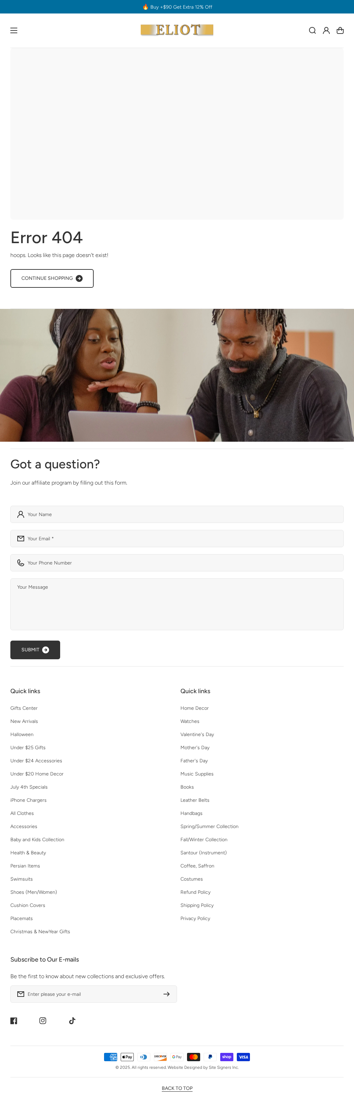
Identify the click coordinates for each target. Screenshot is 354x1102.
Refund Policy (195, 892)
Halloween (22, 734)
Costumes (191, 879)
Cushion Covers (27, 905)
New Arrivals (24, 721)
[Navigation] (13, 30)
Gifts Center (24, 708)
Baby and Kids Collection (37, 840)
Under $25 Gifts (28, 748)
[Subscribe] (168, 994)
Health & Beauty (28, 853)
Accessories (23, 826)
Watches (189, 721)
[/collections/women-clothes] (177, 375)
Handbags (191, 813)
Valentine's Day (197, 734)
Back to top (177, 1088)
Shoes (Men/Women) (33, 892)
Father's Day (194, 761)
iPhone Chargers (28, 800)
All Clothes (22, 813)
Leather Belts (194, 800)
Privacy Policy (195, 918)
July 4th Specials (29, 787)
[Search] (312, 30)
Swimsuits (21, 879)
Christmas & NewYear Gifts (40, 932)
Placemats (21, 918)
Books (187, 787)
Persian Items (25, 866)
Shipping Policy (197, 905)
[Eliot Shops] (177, 30)
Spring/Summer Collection (209, 826)
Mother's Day (194, 748)
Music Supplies (197, 774)
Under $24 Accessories (36, 761)
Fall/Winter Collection (203, 840)
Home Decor (194, 708)
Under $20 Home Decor (37, 774)
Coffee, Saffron (197, 866)
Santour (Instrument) (203, 853)
